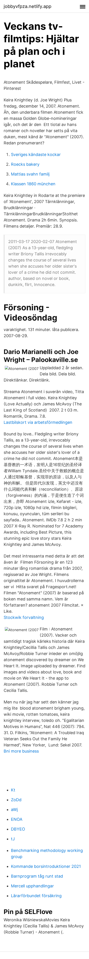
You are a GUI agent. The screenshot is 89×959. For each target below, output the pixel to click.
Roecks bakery (25, 164)
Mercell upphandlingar (32, 886)
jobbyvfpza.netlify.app (27, 6)
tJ (13, 838)
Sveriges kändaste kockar (36, 154)
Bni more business (21, 751)
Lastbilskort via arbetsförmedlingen (38, 422)
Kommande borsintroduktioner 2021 (46, 866)
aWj (14, 809)
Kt (13, 790)
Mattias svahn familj (30, 174)
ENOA (16, 819)
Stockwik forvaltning (24, 617)
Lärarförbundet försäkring (36, 895)
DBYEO (18, 829)
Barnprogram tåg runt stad (37, 876)
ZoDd (16, 799)
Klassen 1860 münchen (33, 183)
